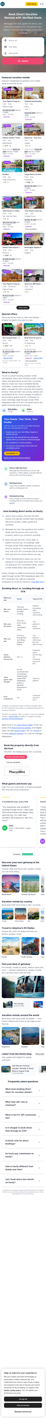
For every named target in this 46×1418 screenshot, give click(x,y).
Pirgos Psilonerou (9, 180)
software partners (16, 733)
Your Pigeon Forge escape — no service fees (21, 101)
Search (25, 61)
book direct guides (25, 725)
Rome (27, 107)
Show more (23, 308)
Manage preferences (23, 1411)
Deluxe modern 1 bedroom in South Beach (19, 138)
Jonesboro (29, 289)
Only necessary (23, 1405)
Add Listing (31, 4)
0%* (19, 657)
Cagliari (27, 143)
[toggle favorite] (20, 89)
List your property (13, 762)
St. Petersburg (30, 343)
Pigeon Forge (8, 107)
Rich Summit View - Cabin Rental (16, 338)
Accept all (23, 1399)
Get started (10, 453)
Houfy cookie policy (12, 1390)
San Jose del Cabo (10, 216)
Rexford (6, 253)
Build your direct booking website (17, 458)
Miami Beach (7, 143)
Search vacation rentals (15, 757)
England (27, 253)
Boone (5, 343)
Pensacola (28, 180)
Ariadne (6, 174)
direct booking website (21, 728)
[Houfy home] (2, 4)
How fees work (37, 582)
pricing (36, 731)
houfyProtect (13, 716)
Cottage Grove (30, 216)
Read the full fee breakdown (12, 719)
